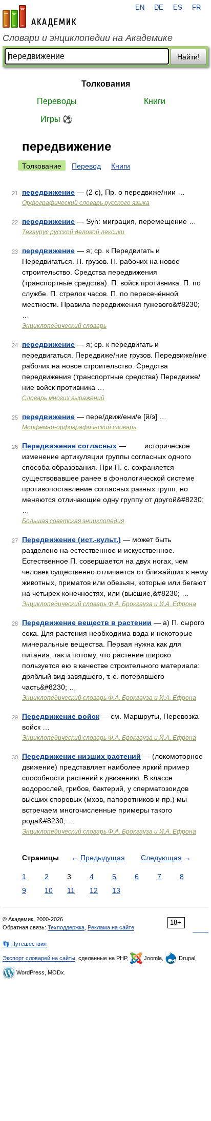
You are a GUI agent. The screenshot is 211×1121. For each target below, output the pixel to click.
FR (196, 7)
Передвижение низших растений (81, 756)
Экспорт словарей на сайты (39, 958)
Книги (154, 101)
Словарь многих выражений (63, 398)
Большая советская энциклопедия (73, 521)
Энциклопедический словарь (64, 325)
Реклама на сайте (111, 927)
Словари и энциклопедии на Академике (88, 38)
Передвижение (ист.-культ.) (71, 539)
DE (158, 7)
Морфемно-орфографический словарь (79, 427)
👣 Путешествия (25, 944)
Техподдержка (66, 927)
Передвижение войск (60, 716)
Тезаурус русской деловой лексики (73, 232)
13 (116, 890)
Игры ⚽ (56, 119)
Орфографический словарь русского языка (86, 202)
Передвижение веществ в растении (87, 622)
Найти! (188, 57)
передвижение (48, 192)
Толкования (105, 83)
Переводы (57, 101)
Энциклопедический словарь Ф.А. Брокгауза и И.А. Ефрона (109, 604)
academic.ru (39, 16)
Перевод (86, 166)
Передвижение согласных (69, 446)
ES (177, 7)
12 (94, 890)
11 (71, 890)
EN (139, 7)
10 (49, 890)
